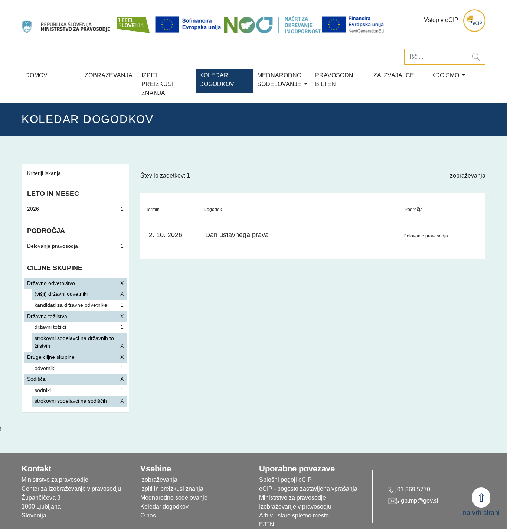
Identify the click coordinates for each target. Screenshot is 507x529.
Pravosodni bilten (335, 79)
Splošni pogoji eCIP (285, 480)
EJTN (266, 524)
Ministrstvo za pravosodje (292, 497)
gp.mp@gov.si (418, 500)
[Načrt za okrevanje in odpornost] (272, 24)
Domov (36, 75)
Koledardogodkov (216, 79)
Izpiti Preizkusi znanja (157, 84)
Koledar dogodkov (164, 506)
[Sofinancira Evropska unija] (189, 24)
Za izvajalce (393, 75)
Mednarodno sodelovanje (173, 497)
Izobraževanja (108, 75)
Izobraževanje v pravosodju (295, 506)
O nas (148, 515)
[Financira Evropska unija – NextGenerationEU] (353, 24)
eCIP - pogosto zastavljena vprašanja (308, 489)
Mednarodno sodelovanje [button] (280, 79)
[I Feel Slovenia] (133, 20)
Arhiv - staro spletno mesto (294, 515)
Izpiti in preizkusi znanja (171, 489)
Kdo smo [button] (446, 75)
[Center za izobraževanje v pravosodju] (67, 20)
